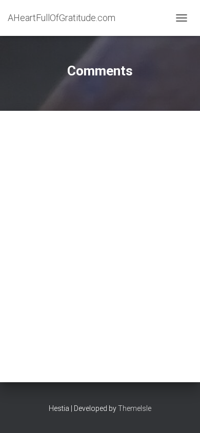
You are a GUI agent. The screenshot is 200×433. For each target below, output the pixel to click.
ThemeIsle (134, 408)
